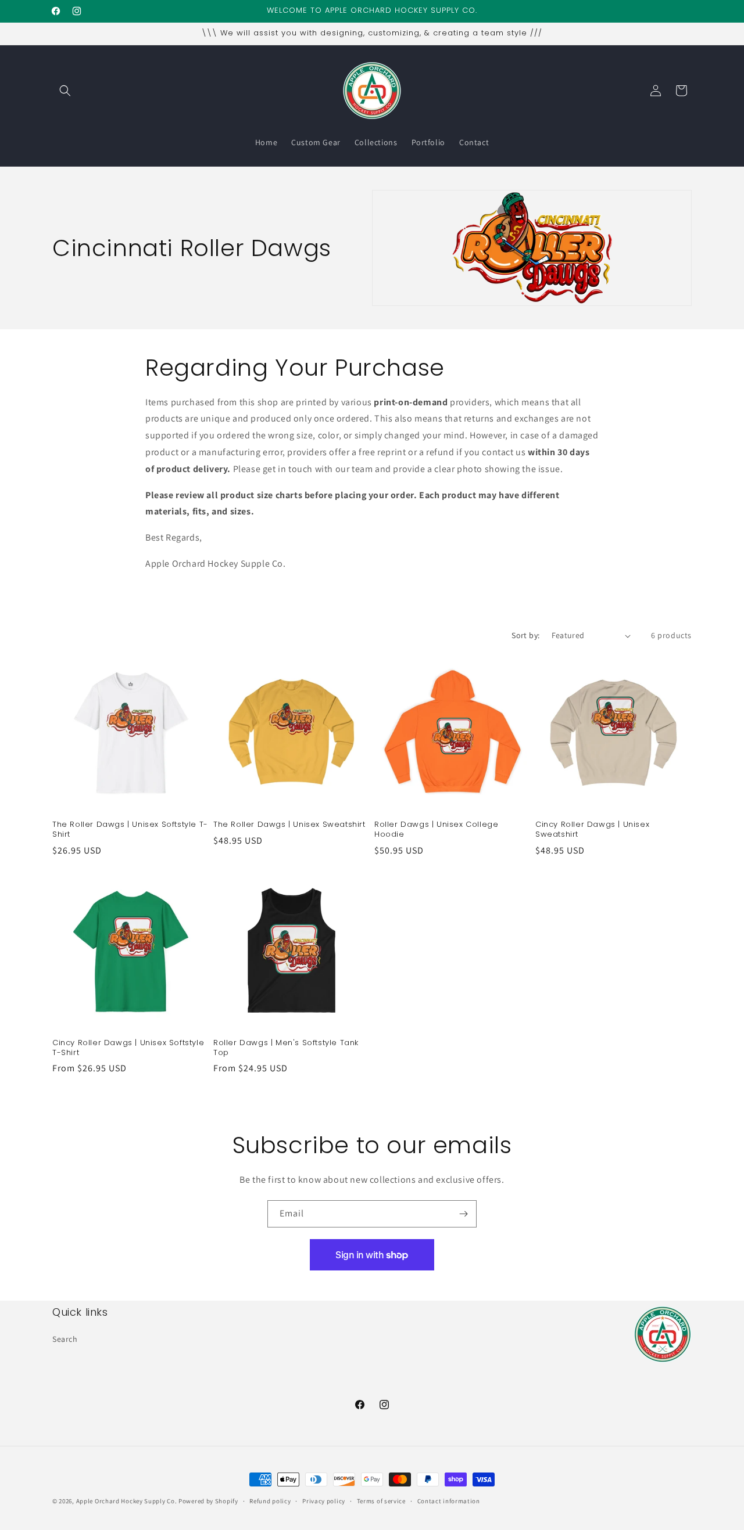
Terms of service (381, 1500)
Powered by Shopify (208, 1501)
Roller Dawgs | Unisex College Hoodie (436, 830)
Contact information (448, 1500)
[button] (65, 90)
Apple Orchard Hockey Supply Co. (126, 1501)
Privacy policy (323, 1500)
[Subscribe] (463, 1213)
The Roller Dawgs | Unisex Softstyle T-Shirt (130, 830)
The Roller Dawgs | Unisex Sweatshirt (289, 825)
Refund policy (270, 1500)
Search (65, 1338)
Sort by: (525, 635)
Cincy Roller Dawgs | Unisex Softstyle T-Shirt (128, 1048)
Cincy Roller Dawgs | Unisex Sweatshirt (592, 830)
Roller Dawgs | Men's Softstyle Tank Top (286, 1048)
